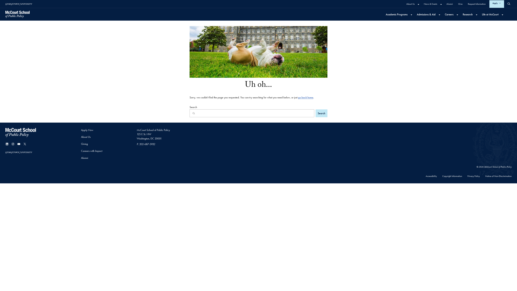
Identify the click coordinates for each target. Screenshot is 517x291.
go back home (305, 97)
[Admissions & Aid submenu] (439, 14)
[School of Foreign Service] (20, 132)
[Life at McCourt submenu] (502, 14)
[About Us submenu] (418, 4)
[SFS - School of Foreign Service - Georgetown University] (17, 14)
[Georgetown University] (18, 4)
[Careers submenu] (457, 14)
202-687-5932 (147, 144)
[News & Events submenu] (441, 4)
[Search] (509, 4)
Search (193, 107)
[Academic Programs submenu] (411, 14)
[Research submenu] (476, 14)
